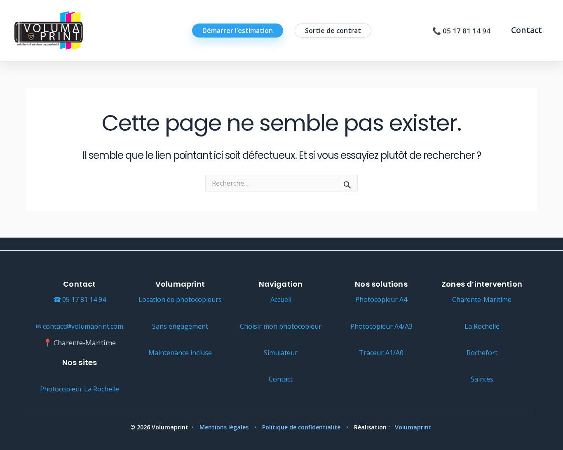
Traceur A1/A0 (381, 352)
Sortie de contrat (333, 30)
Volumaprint (413, 427)
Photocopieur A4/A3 (381, 326)
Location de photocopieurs (180, 299)
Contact (526, 30)
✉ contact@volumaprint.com (79, 326)
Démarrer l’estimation (237, 30)
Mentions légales (224, 427)
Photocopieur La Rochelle (79, 388)
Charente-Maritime (481, 299)
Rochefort (482, 352)
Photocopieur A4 (381, 299)
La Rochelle (482, 326)
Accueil (280, 299)
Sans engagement (180, 326)
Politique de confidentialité (301, 427)
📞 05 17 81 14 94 (461, 30)
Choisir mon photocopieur (280, 326)
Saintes (482, 379)
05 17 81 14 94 (84, 299)
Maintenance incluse (180, 352)
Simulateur (281, 352)
